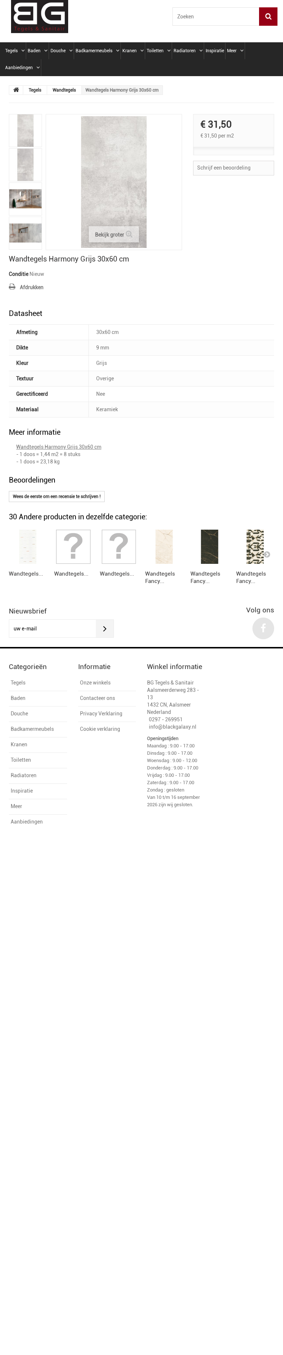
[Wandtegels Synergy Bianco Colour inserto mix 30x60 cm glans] (28, 547)
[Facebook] (263, 628)
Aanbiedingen (19, 67)
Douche (58, 50)
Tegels (11, 50)
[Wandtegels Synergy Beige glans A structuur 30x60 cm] (119, 547)
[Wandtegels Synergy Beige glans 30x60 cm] (73, 547)
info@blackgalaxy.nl (172, 727)
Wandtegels (64, 90)
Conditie (18, 274)
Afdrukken (31, 287)
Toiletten (155, 50)
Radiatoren (185, 50)
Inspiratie (215, 50)
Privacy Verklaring (101, 713)
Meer (232, 50)
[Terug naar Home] (16, 90)
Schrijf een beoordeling (224, 168)
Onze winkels (95, 683)
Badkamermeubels (94, 50)
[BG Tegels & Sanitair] (39, 16)
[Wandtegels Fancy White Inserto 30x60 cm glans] (255, 547)
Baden (34, 50)
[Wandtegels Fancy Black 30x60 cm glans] (209, 547)
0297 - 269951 (166, 719)
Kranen (129, 50)
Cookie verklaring (100, 729)
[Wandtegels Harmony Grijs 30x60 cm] (25, 130)
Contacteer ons (97, 698)
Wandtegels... (26, 573)
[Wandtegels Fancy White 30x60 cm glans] (164, 547)
